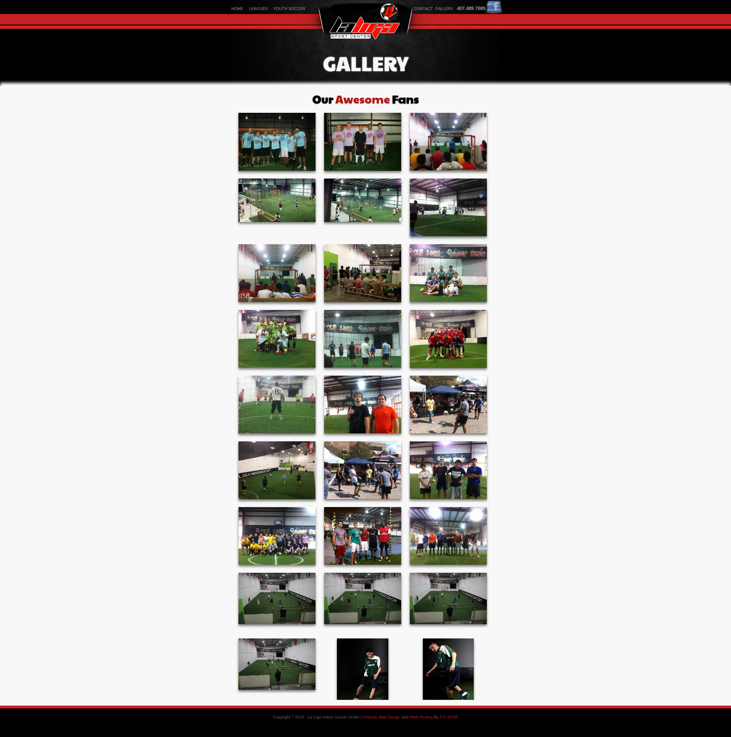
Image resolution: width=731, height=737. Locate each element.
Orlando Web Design (382, 717)
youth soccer (289, 8)
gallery (444, 8)
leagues (258, 8)
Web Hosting (421, 717)
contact (423, 8)
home (237, 8)
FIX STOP (449, 717)
